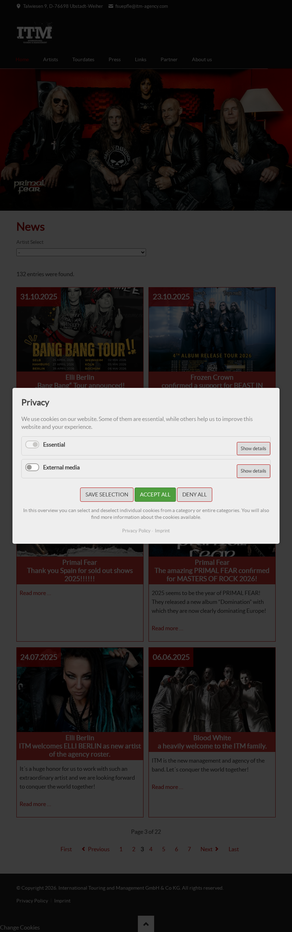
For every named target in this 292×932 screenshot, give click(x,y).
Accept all (155, 495)
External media (61, 467)
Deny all (194, 495)
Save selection (106, 495)
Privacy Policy (136, 531)
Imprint (162, 531)
